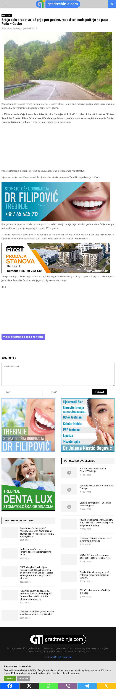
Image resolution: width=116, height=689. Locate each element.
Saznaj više (23, 678)
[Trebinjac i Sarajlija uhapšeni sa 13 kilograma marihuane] (69, 542)
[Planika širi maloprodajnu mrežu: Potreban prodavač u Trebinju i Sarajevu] (69, 576)
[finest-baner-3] (56, 272)
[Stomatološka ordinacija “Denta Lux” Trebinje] (69, 489)
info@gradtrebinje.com (61, 657)
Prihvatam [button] (10, 678)
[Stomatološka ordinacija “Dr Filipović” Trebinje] (69, 472)
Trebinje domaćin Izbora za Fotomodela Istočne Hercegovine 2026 (35, 552)
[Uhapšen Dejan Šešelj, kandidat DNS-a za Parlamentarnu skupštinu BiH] (10, 615)
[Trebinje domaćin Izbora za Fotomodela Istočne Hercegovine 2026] (10, 553)
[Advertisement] (58, 148)
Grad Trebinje (14, 28)
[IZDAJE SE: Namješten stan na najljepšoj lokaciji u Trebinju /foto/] (69, 559)
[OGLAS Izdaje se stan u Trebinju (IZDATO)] (69, 594)
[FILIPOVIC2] (56, 220)
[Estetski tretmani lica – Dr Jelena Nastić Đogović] (69, 506)
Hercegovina (6, 15)
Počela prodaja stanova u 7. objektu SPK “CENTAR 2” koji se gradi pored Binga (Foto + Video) (96, 523)
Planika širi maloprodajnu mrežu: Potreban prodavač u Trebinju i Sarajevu (95, 575)
